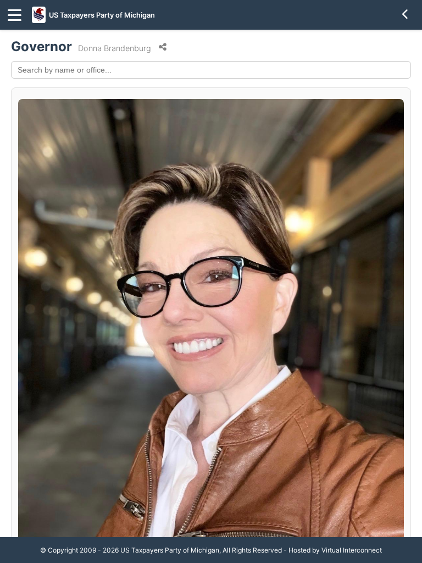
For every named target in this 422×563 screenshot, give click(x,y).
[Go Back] (405, 14)
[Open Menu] (14, 15)
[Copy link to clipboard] (163, 47)
